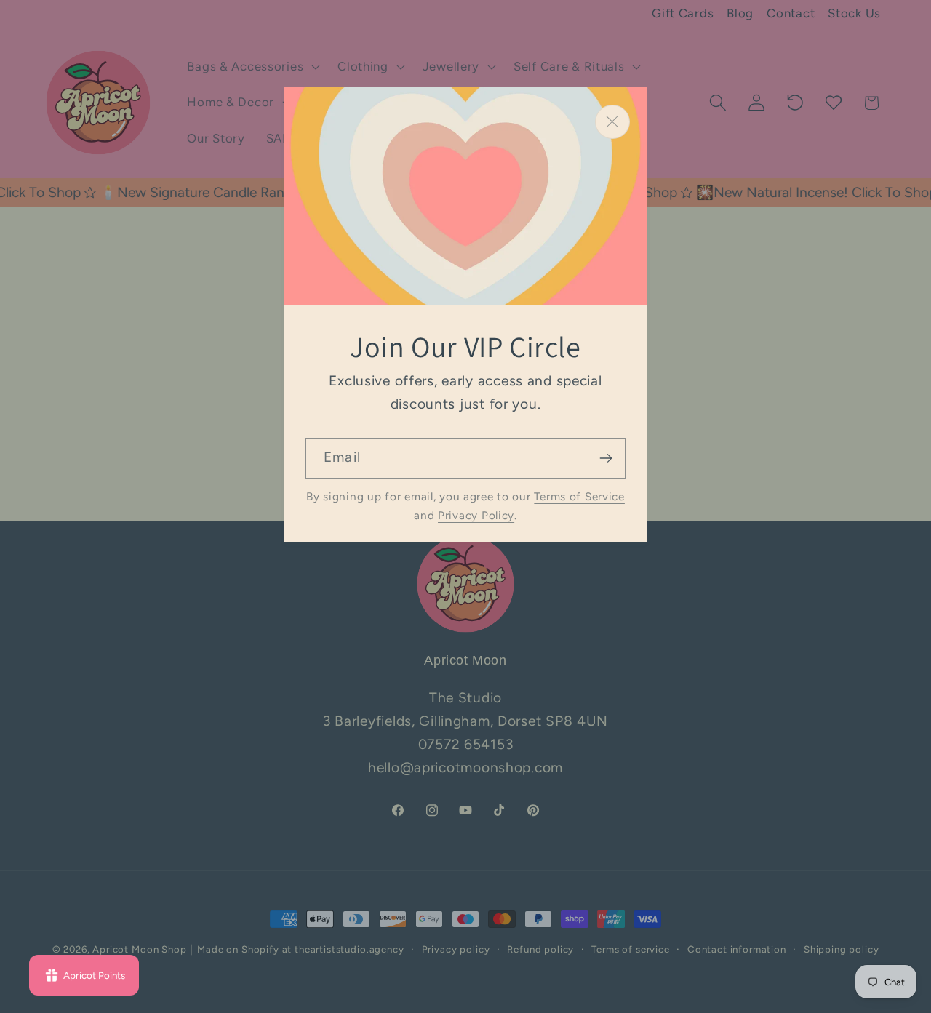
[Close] (612, 122)
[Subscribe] (605, 458)
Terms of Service (579, 496)
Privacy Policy (476, 515)
